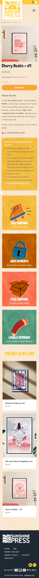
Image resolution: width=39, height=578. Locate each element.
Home (6, 548)
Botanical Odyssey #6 (15, 403)
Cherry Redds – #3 (13, 509)
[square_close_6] (19, 44)
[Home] (1, 22)
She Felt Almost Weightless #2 (18, 461)
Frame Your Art (11, 552)
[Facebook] (30, 565)
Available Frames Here (20, 183)
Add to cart (19, 88)
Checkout (8, 558)
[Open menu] (33, 10)
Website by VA (29, 575)
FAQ (14, 548)
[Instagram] (34, 565)
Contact (26, 555)
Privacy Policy (11, 555)
